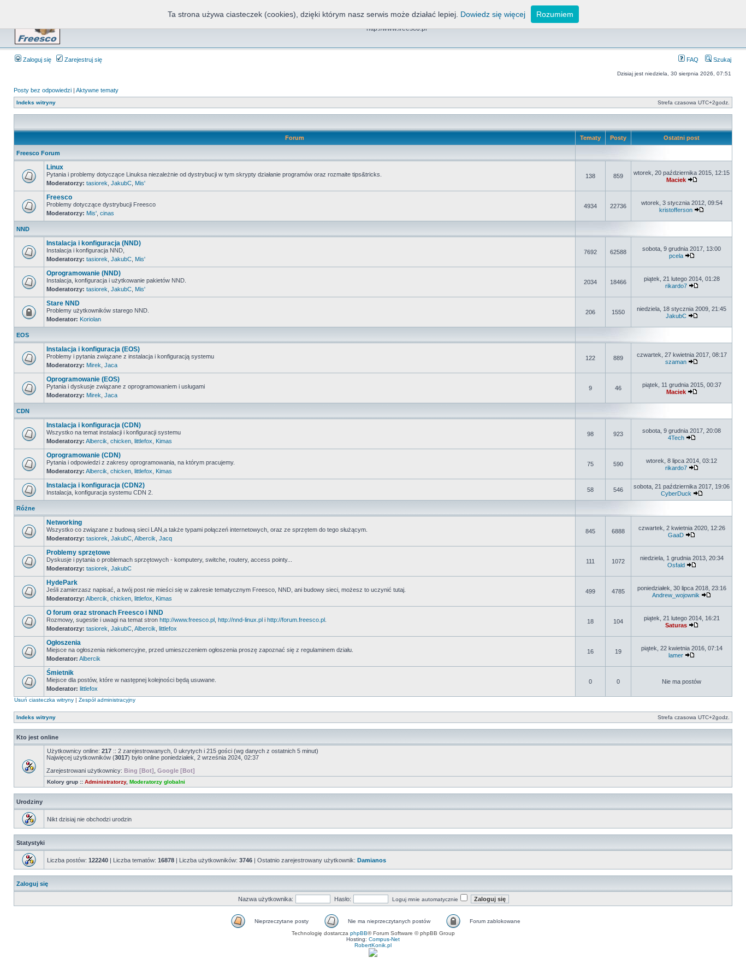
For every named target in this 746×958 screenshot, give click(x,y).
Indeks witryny (36, 102)
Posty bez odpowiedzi (43, 90)
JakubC (121, 183)
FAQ (691, 59)
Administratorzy (105, 782)
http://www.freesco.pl (187, 619)
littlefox (143, 441)
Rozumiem (554, 14)
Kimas (164, 441)
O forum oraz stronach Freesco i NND (104, 612)
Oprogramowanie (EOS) (83, 379)
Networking (64, 522)
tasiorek (97, 183)
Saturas (676, 625)
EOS (22, 335)
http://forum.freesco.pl (296, 619)
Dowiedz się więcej (492, 14)
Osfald (676, 565)
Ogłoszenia (63, 642)
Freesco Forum (38, 153)
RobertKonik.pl (373, 945)
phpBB (359, 933)
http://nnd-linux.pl (240, 619)
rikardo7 (676, 286)
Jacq (165, 538)
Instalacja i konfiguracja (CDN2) (95, 485)
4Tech (676, 437)
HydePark (62, 582)
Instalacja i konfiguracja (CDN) (93, 425)
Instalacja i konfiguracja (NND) (93, 243)
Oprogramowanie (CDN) (83, 455)
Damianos (371, 860)
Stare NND (63, 303)
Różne (25, 508)
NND (22, 229)
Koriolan (90, 319)
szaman (675, 361)
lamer (675, 655)
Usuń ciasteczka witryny (44, 700)
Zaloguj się (36, 59)
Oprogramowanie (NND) (83, 273)
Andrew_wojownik (676, 595)
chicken (120, 441)
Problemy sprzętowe (78, 552)
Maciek (676, 180)
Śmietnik (60, 673)
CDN (22, 411)
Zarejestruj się (82, 59)
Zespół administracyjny (107, 700)
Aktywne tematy (97, 90)
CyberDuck (676, 493)
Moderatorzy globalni (157, 782)
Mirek (93, 365)
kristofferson (675, 210)
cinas (107, 213)
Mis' (140, 183)
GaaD (676, 535)
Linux (54, 167)
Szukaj (721, 59)
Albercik (96, 441)
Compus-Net (384, 939)
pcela (676, 255)
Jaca (110, 365)
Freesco (59, 197)
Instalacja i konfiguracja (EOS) (93, 349)
